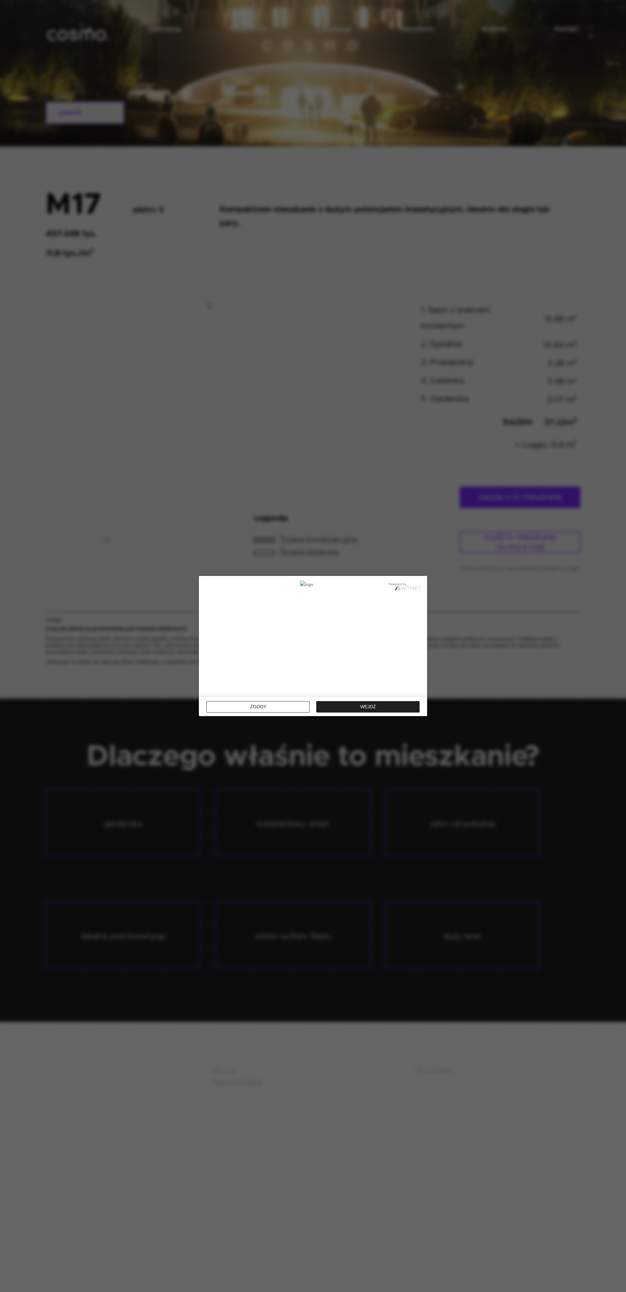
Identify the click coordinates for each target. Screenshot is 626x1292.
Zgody (258, 706)
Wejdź (368, 706)
